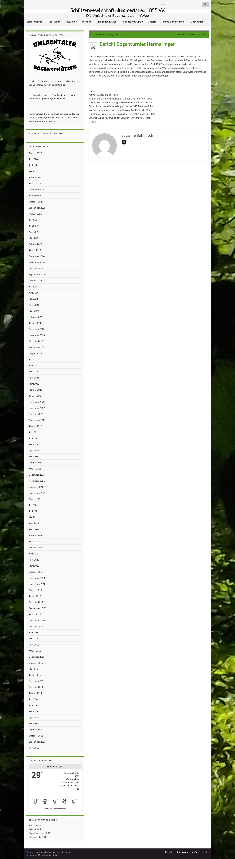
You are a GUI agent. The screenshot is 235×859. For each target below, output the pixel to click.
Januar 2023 (35, 395)
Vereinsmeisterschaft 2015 (189, 34)
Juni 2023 (33, 365)
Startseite (54, 21)
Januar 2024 (35, 323)
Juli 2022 (33, 432)
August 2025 (35, 213)
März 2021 (34, 529)
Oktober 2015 (36, 662)
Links (206, 852)
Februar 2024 (35, 317)
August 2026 (35, 153)
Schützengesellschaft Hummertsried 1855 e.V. (117, 10)
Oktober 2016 (36, 626)
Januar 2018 (35, 596)
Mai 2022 (33, 444)
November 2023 (37, 335)
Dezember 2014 (37, 681)
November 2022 (37, 408)
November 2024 (37, 262)
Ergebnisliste (59, 95)
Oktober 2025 (36, 201)
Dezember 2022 (37, 402)
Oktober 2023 (36, 341)
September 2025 (37, 207)
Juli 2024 (33, 286)
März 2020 (34, 565)
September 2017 (37, 608)
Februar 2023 (35, 389)
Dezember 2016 (37, 620)
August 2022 (35, 426)
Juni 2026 (33, 165)
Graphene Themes (52, 855)
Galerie (152, 21)
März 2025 (34, 238)
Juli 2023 (33, 359)
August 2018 (35, 590)
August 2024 (35, 280)
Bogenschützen (107, 21)
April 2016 (34, 644)
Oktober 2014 (36, 687)
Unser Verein (34, 21)
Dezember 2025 (37, 189)
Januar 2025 (35, 250)
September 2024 (37, 274)
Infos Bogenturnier (174, 21)
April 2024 (34, 304)
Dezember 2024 (37, 256)
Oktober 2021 (36, 486)
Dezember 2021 (37, 474)
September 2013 (37, 741)
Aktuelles (71, 21)
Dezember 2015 (37, 656)
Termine (87, 21)
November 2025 (37, 195)
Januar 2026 (35, 183)
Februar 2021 (35, 535)
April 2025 (34, 232)
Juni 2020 (33, 553)
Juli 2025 (33, 219)
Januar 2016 (35, 650)
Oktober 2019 (36, 571)
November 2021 (37, 480)
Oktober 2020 (36, 547)
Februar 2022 (35, 462)
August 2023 (35, 353)
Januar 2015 (35, 675)
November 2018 (37, 577)
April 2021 (34, 523)
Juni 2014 (33, 705)
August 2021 (35, 499)
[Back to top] (228, 852)
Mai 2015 (33, 669)
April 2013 (34, 747)
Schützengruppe (133, 21)
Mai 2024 (33, 298)
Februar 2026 (35, 177)
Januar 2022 (35, 468)
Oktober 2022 (36, 414)
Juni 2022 (33, 438)
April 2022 (34, 450)
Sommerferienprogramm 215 (108, 34)
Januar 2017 (35, 614)
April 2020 (34, 559)
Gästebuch (197, 21)
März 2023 (34, 383)
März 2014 (34, 723)
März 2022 (34, 456)
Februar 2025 (35, 244)
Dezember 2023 (37, 329)
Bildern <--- (73, 81)
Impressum (182, 852)
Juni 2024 (33, 292)
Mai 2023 (33, 371)
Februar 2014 (35, 729)
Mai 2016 (33, 638)
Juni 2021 (33, 511)
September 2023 (37, 347)
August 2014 (35, 693)
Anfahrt (196, 852)
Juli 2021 (33, 505)
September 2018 (37, 584)
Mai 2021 (33, 517)
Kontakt (169, 852)
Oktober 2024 (36, 268)
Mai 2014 (33, 711)
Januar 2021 (35, 541)
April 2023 (34, 377)
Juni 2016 (33, 632)
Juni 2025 (33, 226)
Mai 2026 (33, 171)
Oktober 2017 (36, 602)
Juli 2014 (33, 699)
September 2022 (37, 420)
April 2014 (34, 717)
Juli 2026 (33, 159)
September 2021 (37, 493)
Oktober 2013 (36, 735)
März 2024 (34, 310)
